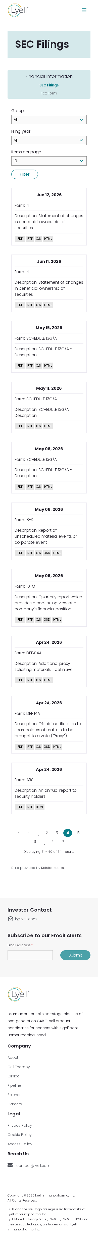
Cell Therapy (19, 1066)
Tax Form (49, 93)
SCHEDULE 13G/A (41, 338)
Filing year (20, 131)
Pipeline (14, 1085)
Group (17, 111)
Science (15, 1094)
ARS (29, 780)
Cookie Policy (20, 1134)
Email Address (20, 945)
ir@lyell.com (22, 919)
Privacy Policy (20, 1125)
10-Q (30, 586)
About (13, 1057)
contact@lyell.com (33, 1165)
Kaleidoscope (52, 868)
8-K (29, 520)
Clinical (14, 1076)
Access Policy (20, 1144)
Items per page (26, 152)
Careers (15, 1104)
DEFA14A (33, 653)
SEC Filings (49, 85)
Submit (75, 955)
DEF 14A (33, 713)
